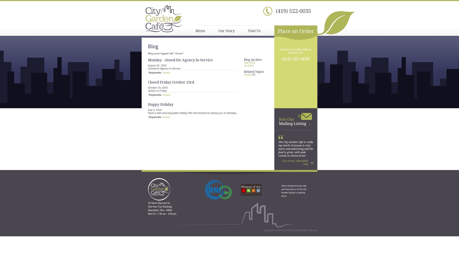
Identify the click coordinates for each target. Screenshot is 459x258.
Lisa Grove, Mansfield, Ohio (295, 162)
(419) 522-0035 (293, 10)
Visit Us (254, 30)
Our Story (226, 30)
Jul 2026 (249, 65)
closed (166, 72)
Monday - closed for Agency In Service (180, 60)
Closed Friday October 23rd (171, 82)
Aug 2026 (249, 62)
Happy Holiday (160, 104)
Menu (200, 30)
